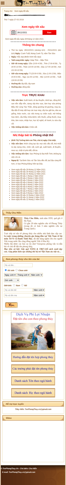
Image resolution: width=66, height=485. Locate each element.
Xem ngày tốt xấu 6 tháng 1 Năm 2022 (27, 187)
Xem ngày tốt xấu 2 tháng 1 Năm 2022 (27, 178)
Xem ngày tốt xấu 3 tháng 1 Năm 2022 (27, 180)
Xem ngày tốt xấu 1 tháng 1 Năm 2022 (27, 176)
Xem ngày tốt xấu (21, 11)
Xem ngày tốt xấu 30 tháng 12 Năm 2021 (28, 172)
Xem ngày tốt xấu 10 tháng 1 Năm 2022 (27, 195)
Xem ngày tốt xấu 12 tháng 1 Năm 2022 (27, 199)
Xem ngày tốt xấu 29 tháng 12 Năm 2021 (28, 170)
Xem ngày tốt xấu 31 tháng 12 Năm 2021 (28, 174)
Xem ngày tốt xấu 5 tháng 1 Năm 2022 (27, 184)
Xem (49, 32)
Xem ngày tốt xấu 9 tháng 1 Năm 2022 (27, 193)
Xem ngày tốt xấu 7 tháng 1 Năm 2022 (27, 189)
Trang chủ (8, 11)
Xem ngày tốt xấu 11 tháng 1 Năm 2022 (27, 197)
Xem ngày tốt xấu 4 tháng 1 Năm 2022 (27, 182)
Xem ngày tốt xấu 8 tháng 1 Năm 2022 (27, 191)
